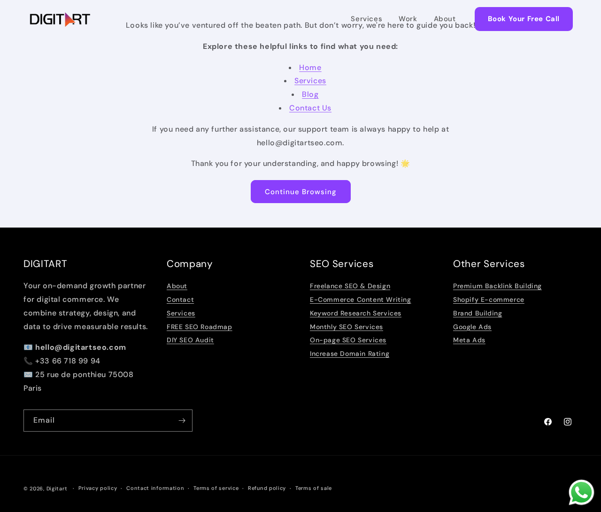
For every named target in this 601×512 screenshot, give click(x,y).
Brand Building (477, 313)
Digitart (57, 488)
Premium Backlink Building (497, 286)
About (445, 19)
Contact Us (310, 108)
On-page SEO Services (348, 340)
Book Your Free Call (524, 19)
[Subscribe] (181, 421)
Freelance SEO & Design (350, 286)
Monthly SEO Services (346, 327)
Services (366, 19)
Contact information (155, 488)
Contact (180, 299)
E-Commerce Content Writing (360, 299)
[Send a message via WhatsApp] (581, 492)
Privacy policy (97, 488)
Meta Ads (469, 340)
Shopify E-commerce (488, 299)
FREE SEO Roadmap (199, 327)
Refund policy (267, 488)
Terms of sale (313, 488)
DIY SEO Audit (190, 340)
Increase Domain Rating (349, 353)
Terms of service (216, 488)
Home (310, 67)
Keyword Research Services (355, 313)
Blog (310, 94)
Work (408, 19)
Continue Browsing (301, 192)
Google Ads (472, 327)
